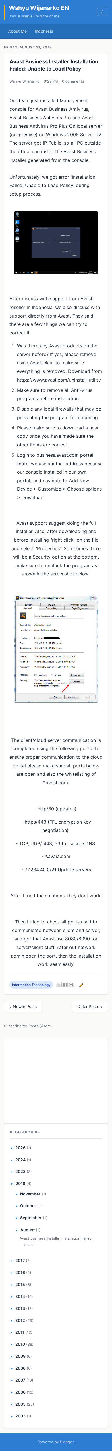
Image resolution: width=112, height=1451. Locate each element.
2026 (20, 1147)
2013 (20, 1308)
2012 (20, 1320)
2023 (20, 1171)
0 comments (73, 81)
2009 (20, 1356)
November (30, 1193)
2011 (19, 1332)
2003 (20, 1415)
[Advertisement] (56, 1080)
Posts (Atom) (40, 1026)
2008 (20, 1368)
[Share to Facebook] (65, 984)
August (27, 1229)
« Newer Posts (23, 1006)
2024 (20, 1159)
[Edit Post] (80, 985)
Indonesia (44, 31)
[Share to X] (59, 984)
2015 (20, 1284)
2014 (20, 1296)
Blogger (67, 1442)
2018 (20, 1183)
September (31, 1217)
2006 (20, 1392)
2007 (20, 1380)
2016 (20, 1272)
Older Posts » (90, 1006)
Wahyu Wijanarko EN (39, 7)
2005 (20, 1404)
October (28, 1205)
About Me (17, 31)
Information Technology (31, 985)
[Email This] (71, 984)
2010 (20, 1344)
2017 (20, 1260)
